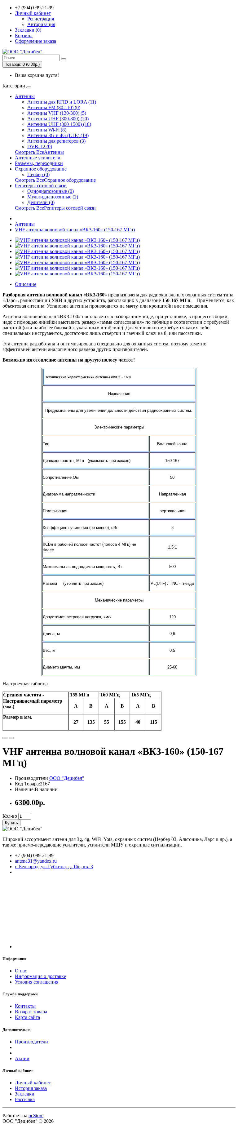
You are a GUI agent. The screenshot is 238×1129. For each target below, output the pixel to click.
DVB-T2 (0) (39, 146)
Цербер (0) (38, 174)
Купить (11, 822)
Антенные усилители (37, 157)
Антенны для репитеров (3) (56, 141)
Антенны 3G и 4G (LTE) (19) (58, 135)
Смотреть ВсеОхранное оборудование (55, 180)
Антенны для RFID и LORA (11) (61, 101)
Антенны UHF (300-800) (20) (58, 118)
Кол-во (9, 816)
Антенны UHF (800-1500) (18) (59, 124)
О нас (21, 970)
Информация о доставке (40, 976)
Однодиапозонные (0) (50, 191)
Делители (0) (41, 202)
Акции (22, 1058)
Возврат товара (31, 1011)
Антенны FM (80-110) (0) (53, 107)
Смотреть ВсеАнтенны (39, 152)
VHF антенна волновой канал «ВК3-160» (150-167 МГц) (75, 229)
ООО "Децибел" (66, 778)
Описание (25, 284)
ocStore (36, 1115)
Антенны (25, 96)
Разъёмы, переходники (39, 163)
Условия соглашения (36, 982)
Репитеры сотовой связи (41, 185)
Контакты (25, 1006)
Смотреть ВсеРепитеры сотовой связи (55, 208)
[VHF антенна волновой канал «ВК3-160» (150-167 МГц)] (77, 240)
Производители (31, 1041)
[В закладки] (4, 738)
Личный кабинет (33, 1082)
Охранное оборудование (41, 168)
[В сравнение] (11, 738)
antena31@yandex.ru (36, 861)
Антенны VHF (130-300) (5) (56, 113)
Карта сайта (27, 1017)
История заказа (31, 1088)
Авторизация (41, 24)
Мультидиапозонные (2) (52, 196)
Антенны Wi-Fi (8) (46, 129)
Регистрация (40, 18)
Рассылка (25, 1099)
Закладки (24, 1093)
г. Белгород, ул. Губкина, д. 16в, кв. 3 (54, 866)
